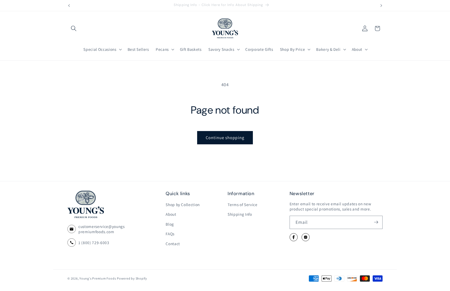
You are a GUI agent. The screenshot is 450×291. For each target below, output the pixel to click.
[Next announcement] (381, 5)
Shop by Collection (183, 204)
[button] (73, 28)
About (171, 214)
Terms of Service (243, 204)
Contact (173, 243)
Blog (170, 224)
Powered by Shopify (132, 278)
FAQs (170, 233)
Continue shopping (225, 137)
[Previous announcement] (69, 5)
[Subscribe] (376, 222)
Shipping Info (240, 214)
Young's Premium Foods (97, 278)
